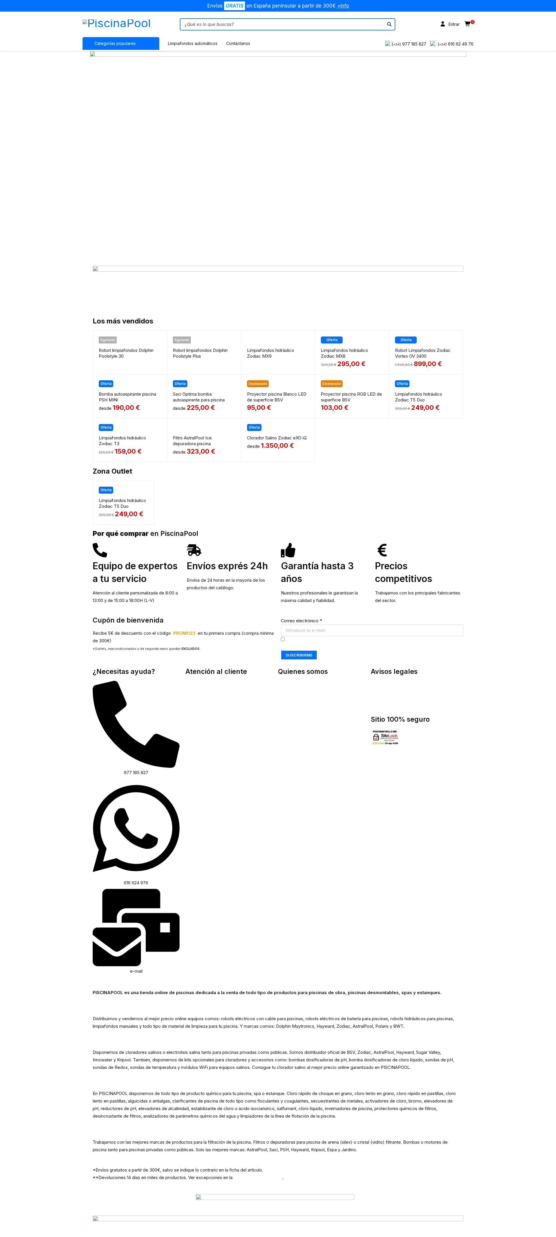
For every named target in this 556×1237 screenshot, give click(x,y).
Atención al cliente (203, 692)
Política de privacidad (392, 684)
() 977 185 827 (409, 43)
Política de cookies (390, 692)
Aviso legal (381, 699)
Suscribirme (299, 655)
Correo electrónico (301, 620)
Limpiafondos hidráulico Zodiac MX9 (270, 353)
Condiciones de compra (302, 722)
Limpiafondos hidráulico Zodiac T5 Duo (418, 397)
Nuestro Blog (291, 699)
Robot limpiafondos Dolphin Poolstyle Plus (200, 353)
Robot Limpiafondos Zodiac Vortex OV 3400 (423, 353)
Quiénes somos (293, 684)
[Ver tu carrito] (467, 24)
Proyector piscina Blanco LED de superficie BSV (276, 397)
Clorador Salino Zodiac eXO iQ (277, 438)
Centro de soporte (203, 699)
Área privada (197, 684)
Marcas (285, 692)
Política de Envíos (295, 707)
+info (343, 6)
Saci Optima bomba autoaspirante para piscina (199, 397)
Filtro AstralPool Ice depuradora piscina (192, 440)
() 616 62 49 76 (455, 43)
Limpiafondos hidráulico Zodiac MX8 (344, 353)
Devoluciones (291, 714)
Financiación (290, 729)
